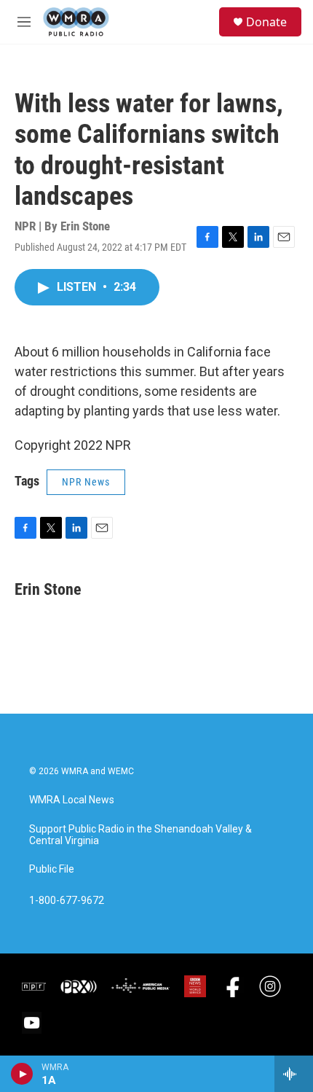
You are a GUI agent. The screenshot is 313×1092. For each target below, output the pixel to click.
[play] (22, 1073)
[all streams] (293, 1074)
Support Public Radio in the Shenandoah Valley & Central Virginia (140, 835)
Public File (51, 869)
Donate (266, 21)
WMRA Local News (71, 800)
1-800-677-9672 (66, 900)
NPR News (86, 482)
